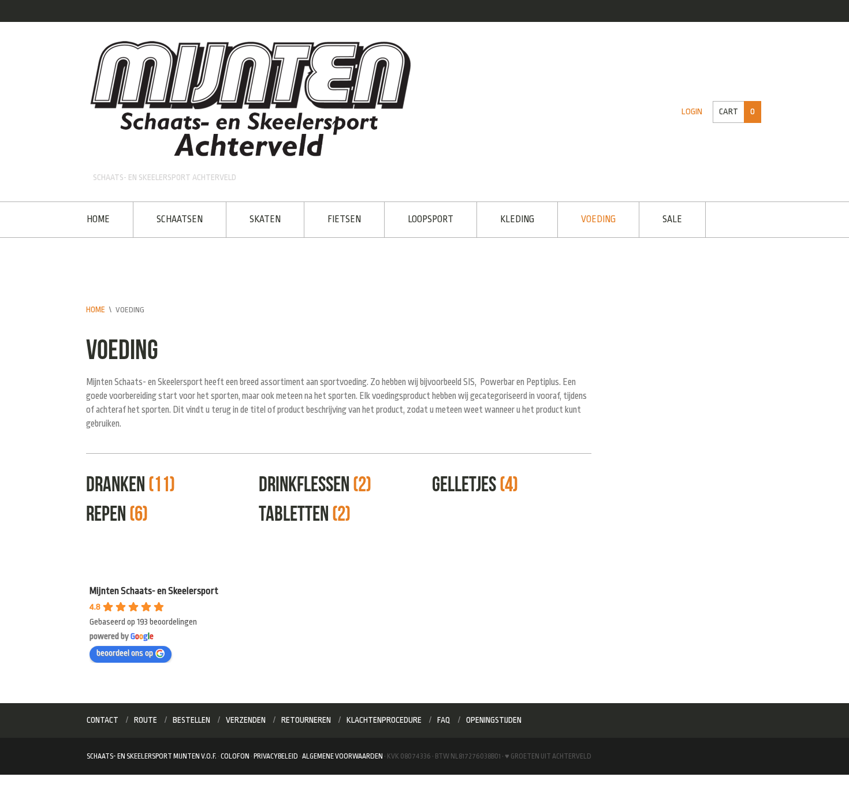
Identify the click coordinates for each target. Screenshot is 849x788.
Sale (656, 219)
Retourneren (306, 718)
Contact (102, 718)
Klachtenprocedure (384, 718)
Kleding (506, 219)
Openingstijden (494, 718)
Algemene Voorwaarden (342, 754)
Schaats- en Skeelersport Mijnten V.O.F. (152, 754)
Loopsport (421, 219)
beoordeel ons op (124, 651)
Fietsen (337, 219)
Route (145, 718)
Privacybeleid (276, 754)
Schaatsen (177, 219)
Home (98, 219)
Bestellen (191, 718)
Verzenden (246, 718)
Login (693, 112)
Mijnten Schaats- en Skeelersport (154, 589)
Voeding (584, 219)
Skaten (260, 219)
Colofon (235, 754)
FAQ (443, 718)
